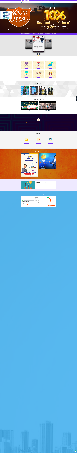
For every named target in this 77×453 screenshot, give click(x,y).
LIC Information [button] (41, 2)
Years (36, 200)
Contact (56, 2)
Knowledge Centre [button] (36, 2)
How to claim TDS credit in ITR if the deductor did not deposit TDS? (42, 33)
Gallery (53, 2)
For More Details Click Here (52, 205)
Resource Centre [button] (46, 2)
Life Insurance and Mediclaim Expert (25, 0)
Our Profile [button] (32, 2)
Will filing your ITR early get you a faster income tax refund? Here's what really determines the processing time (23, 33)
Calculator (50, 2)
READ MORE (26, 68)
